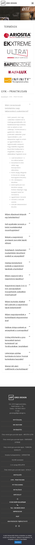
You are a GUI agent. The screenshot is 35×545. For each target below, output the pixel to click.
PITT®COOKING (17, 485)
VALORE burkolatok (17, 460)
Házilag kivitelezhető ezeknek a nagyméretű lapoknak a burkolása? (14, 266)
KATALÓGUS (17, 490)
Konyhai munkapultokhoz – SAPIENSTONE (17, 455)
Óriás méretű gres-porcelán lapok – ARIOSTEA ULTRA (17, 434)
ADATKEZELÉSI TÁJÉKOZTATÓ (17, 521)
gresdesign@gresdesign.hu (17, 413)
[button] (32, 3)
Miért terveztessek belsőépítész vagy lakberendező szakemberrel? (16, 108)
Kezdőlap (4, 97)
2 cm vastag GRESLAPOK (17, 465)
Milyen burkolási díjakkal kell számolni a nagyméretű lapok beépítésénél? (16, 304)
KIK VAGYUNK (17, 425)
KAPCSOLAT (17, 495)
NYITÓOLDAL (17, 420)
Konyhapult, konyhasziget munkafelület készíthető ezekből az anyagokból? (15, 253)
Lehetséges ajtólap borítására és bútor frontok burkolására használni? (16, 356)
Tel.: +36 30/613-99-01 (17, 508)
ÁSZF (17, 516)
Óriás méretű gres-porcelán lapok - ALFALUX (17, 470)
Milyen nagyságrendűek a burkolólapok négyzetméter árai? (16, 317)
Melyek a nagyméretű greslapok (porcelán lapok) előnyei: (16, 240)
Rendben (18, 542)
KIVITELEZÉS (18, 475)
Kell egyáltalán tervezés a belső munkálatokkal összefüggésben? (15, 227)
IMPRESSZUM (17, 511)
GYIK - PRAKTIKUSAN (17, 480)
